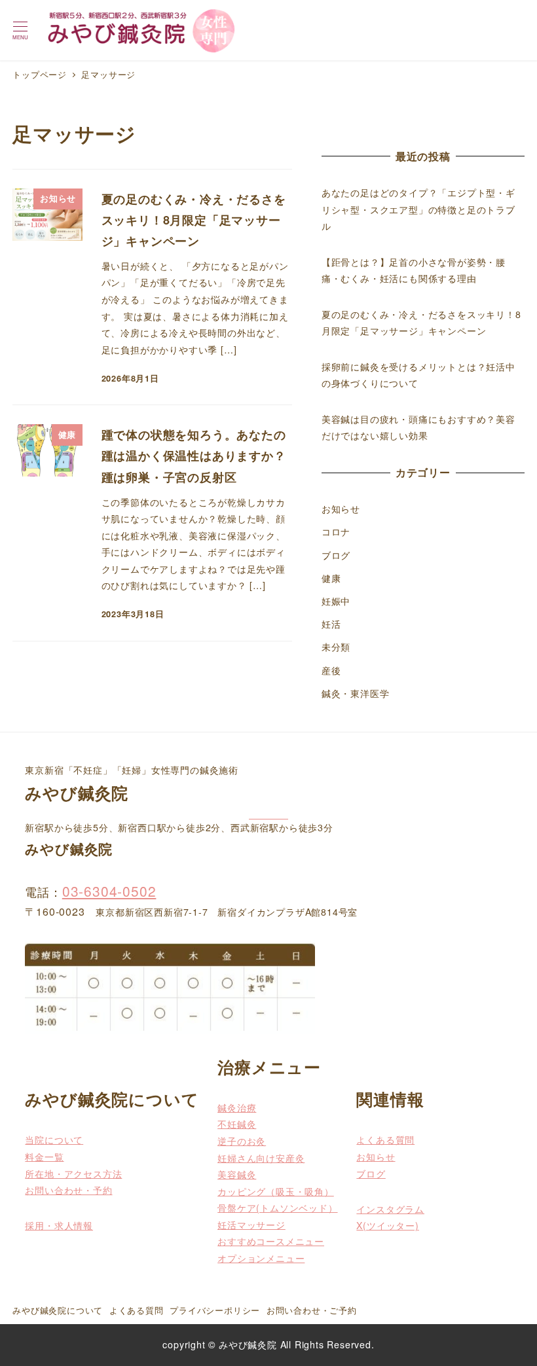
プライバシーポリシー (215, 1310)
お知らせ (341, 508)
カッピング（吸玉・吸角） (275, 1191)
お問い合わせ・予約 (68, 1189)
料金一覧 (44, 1156)
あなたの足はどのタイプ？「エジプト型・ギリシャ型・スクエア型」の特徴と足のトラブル (418, 209)
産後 (331, 670)
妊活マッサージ (251, 1224)
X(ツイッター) (387, 1225)
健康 (331, 577)
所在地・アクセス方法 (73, 1173)
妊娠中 (336, 600)
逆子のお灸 (241, 1140)
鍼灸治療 (236, 1107)
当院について (54, 1139)
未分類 (336, 646)
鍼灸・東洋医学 (356, 693)
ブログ (336, 555)
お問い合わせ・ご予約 (312, 1310)
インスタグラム (390, 1208)
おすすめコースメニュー (270, 1241)
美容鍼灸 (236, 1174)
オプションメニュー (261, 1258)
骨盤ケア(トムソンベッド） (277, 1207)
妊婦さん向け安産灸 (261, 1157)
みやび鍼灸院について (57, 1310)
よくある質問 (385, 1139)
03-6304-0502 (109, 891)
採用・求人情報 (59, 1225)
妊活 (331, 623)
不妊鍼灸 (236, 1123)
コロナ (336, 531)
